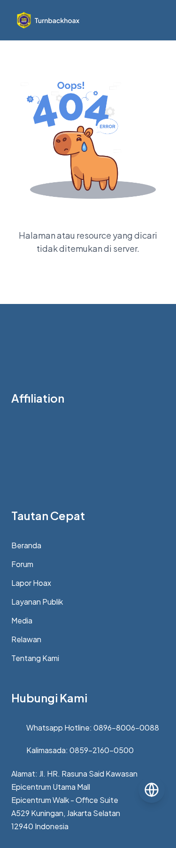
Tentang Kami (35, 658)
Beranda (26, 545)
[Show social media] (151, 790)
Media (21, 620)
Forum (22, 564)
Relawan (26, 639)
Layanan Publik (37, 602)
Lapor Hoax (31, 583)
